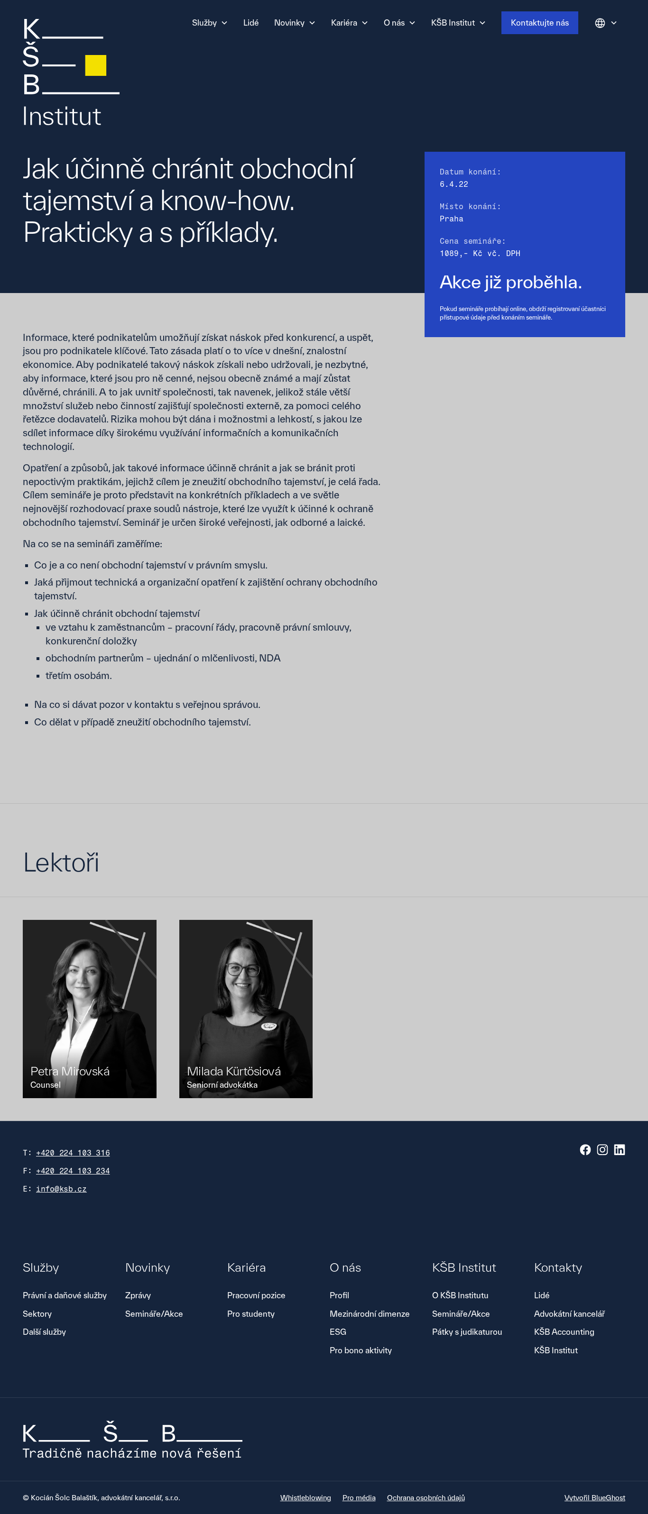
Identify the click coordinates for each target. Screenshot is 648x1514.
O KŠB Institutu (460, 1295)
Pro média (359, 1498)
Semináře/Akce (154, 1313)
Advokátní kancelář (569, 1313)
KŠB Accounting (564, 1331)
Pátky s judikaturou (467, 1331)
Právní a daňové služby (65, 1295)
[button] (210, 22)
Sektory (37, 1313)
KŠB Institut (556, 1350)
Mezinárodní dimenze (370, 1313)
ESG (338, 1331)
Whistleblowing (305, 1498)
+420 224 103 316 (73, 1152)
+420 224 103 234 (73, 1170)
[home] (71, 74)
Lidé (251, 22)
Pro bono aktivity (361, 1350)
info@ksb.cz (61, 1188)
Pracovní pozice (256, 1295)
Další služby (44, 1331)
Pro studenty (251, 1313)
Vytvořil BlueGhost (595, 1498)
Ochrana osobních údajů (426, 1498)
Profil (339, 1295)
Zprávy (138, 1295)
